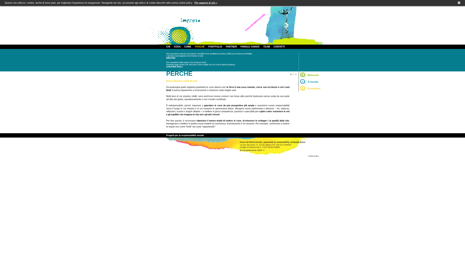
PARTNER (231, 46)
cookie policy (313, 156)
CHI (168, 46)
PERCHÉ (200, 46)
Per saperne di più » (206, 2)
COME (187, 46)
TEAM (266, 46)
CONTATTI (279, 46)
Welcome (313, 75)
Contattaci (314, 88)
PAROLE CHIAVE (250, 46)
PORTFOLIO (215, 46)
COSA (177, 46)
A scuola (313, 81)
